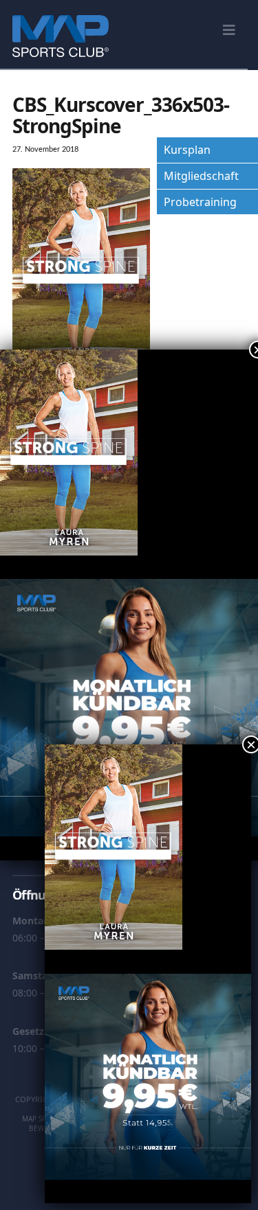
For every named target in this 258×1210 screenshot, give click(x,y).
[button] (229, 30)
